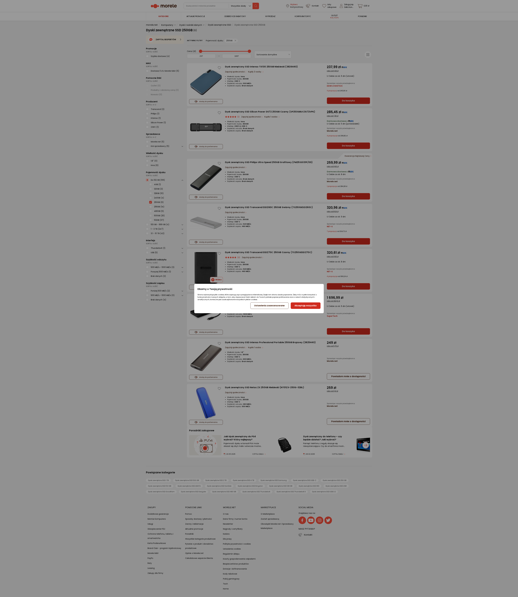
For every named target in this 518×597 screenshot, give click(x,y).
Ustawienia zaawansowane (269, 305)
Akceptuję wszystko (305, 305)
